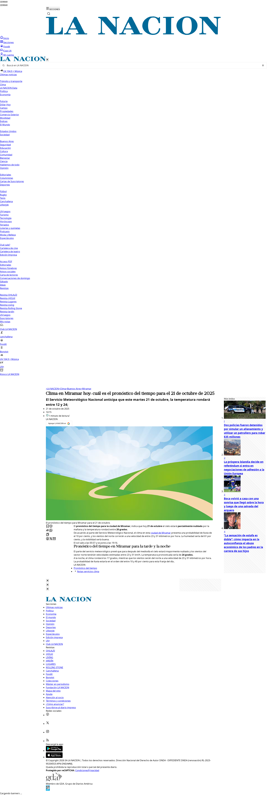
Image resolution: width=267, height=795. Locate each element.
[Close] (47, 581)
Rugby (3, 194)
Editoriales (5, 174)
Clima (3, 84)
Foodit (6, 46)
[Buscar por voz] (263, 65)
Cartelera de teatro (10, 251)
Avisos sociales (8, 271)
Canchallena (6, 201)
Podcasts (5, 231)
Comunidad (6, 154)
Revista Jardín (7, 311)
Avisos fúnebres (8, 268)
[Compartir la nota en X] (51, 539)
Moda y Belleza (8, 234)
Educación (5, 148)
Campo (4, 107)
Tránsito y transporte (11, 81)
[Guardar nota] (47, 526)
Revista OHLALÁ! (8, 294)
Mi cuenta (8, 54)
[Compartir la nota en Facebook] (47, 539)
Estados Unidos (8, 131)
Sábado (4, 281)
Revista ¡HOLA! (7, 298)
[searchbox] (132, 65)
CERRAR (4, 2)
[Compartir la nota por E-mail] (54, 539)
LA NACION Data (8, 87)
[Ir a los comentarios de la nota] (51, 526)
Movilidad (5, 117)
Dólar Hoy (5, 104)
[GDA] (54, 780)
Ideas (3, 284)
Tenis (2, 198)
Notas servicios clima (88, 571)
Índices (4, 121)
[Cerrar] (47, 60)
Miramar (86, 388)
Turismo (4, 214)
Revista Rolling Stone (11, 308)
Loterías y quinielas (10, 228)
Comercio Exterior (9, 114)
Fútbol (3, 191)
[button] (133, 216)
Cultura (4, 151)
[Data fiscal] (48, 790)
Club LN (7, 50)
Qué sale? (5, 244)
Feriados (4, 224)
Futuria (4, 101)
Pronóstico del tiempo (92, 547)
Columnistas (6, 178)
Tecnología (5, 218)
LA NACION (52, 388)
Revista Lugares (8, 301)
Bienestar (5, 158)
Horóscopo (6, 221)
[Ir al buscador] (48, 13)
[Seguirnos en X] (47, 723)
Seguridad (5, 144)
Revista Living (7, 304)
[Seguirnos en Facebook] (47, 715)
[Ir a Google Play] (54, 750)
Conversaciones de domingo (15, 278)
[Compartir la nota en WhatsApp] (51, 530)
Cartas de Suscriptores (12, 181)
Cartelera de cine (9, 248)
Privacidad (93, 770)
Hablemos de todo (9, 164)
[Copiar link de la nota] (47, 535)
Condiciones (81, 770)
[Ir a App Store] (54, 757)
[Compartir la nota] (47, 530)
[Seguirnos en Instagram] (47, 732)
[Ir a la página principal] (133, 34)
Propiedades (6, 111)
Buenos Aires (7, 141)
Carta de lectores (9, 274)
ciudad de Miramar (161, 532)
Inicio (6, 38)
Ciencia (4, 161)
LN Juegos (5, 211)
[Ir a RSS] (47, 740)
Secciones (8, 42)
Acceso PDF (6, 261)
